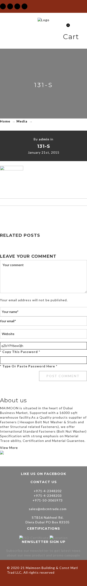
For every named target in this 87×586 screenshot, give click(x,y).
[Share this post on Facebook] (24, 215)
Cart (66, 25)
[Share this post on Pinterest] (53, 215)
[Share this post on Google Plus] (43, 215)
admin (44, 139)
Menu (50, 38)
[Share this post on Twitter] (34, 215)
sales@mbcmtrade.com (48, 509)
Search (83, 38)
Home (5, 121)
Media (21, 121)
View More (9, 448)
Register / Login (58, 38)
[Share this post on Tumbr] (63, 215)
